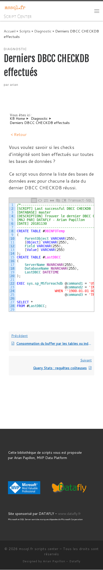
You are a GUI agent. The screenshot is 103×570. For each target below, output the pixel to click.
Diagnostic (43, 31)
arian (14, 85)
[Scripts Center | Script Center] (15, 7)
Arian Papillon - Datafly (61, 561)
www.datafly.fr (69, 513)
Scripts (24, 31)
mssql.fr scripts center (38, 549)
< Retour (19, 134)
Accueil (10, 31)
